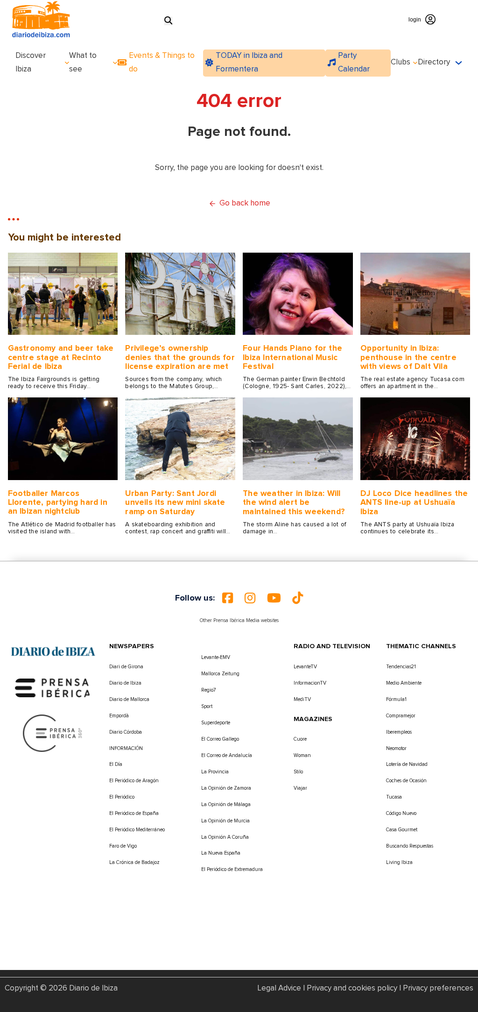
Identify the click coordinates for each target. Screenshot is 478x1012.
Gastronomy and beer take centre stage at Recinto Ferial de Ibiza (61, 357)
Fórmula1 (396, 699)
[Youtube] (274, 598)
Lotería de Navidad (407, 764)
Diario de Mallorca (129, 699)
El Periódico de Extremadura (232, 869)
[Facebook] (227, 598)
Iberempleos (399, 732)
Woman (302, 755)
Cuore (300, 739)
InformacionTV (310, 683)
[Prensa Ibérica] (53, 688)
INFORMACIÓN (126, 748)
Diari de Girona (126, 666)
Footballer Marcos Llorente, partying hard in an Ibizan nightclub (57, 502)
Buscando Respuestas (409, 846)
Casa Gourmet (401, 829)
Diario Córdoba (125, 732)
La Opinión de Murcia (225, 820)
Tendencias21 (401, 666)
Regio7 (208, 690)
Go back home (244, 203)
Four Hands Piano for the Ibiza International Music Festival (292, 357)
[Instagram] (250, 598)
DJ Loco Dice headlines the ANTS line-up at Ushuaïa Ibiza (414, 502)
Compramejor (400, 715)
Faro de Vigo (123, 846)
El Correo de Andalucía (226, 755)
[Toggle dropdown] (67, 62)
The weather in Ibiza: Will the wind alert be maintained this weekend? (294, 502)
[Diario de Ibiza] (53, 652)
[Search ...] (168, 21)
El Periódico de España (134, 813)
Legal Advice (279, 988)
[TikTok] (297, 598)
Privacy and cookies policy (352, 988)
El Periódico (121, 797)
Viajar (300, 788)
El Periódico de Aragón (134, 780)
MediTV (302, 699)
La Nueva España (220, 853)
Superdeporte (215, 722)
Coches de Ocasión (406, 780)
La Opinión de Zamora (226, 788)
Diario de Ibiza (125, 683)
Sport (206, 706)
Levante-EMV (215, 657)
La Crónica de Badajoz (134, 862)
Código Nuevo (401, 813)
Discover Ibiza (30, 62)
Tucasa (394, 797)
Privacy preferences (438, 988)
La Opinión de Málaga (226, 804)
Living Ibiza (399, 862)
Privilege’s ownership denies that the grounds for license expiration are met (179, 357)
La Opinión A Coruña (225, 837)
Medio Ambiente (404, 683)
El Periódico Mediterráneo (137, 829)
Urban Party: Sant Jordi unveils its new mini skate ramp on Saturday (175, 502)
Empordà (119, 715)
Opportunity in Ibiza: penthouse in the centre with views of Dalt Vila (408, 357)
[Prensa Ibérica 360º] (53, 733)
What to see (83, 62)
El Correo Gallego (220, 739)
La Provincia (215, 771)
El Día (115, 764)
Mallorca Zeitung (220, 673)
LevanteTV (305, 666)
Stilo (298, 771)
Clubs (400, 62)
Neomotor (396, 748)
